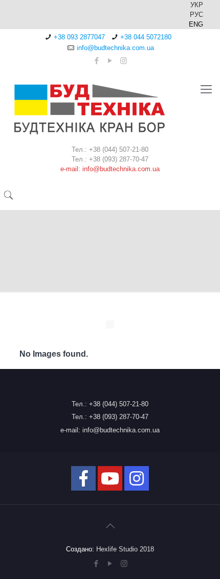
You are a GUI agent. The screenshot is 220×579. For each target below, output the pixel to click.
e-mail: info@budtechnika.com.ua (110, 430)
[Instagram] (123, 60)
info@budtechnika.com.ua (115, 48)
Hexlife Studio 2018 (125, 549)
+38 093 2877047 (79, 37)
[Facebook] (97, 60)
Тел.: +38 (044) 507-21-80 (110, 404)
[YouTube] (110, 60)
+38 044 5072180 (145, 37)
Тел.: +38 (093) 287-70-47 (110, 417)
